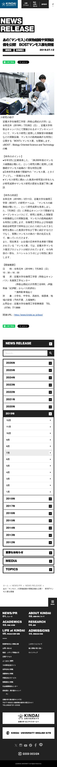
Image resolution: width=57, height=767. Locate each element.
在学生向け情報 (8, 669)
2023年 (10, 385)
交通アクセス (26, 4)
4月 (8, 472)
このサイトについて (35, 644)
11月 (8, 426)
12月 (8, 420)
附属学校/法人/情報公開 (11, 644)
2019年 (10, 413)
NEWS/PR (17, 585)
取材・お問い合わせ (35, 4)
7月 (8, 452)
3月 (8, 478)
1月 (8, 491)
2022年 (10, 392)
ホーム (6, 585)
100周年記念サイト (9, 665)
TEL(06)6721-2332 (11, 705)
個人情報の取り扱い (35, 648)
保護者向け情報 (8, 673)
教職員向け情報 (8, 682)
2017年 (10, 506)
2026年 (10, 363)
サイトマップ (33, 652)
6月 (8, 459)
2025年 (10, 370)
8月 (8, 446)
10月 (8, 433)
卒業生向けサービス (9, 678)
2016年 (10, 513)
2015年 (10, 520)
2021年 (10, 399)
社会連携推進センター (10, 686)
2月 (8, 485)
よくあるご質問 (8, 661)
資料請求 (44, 4)
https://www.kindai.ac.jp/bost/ (28, 314)
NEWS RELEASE (33, 585)
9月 (8, 439)
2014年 (10, 528)
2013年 (10, 535)
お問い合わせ (7, 648)
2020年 (10, 406)
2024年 (10, 377)
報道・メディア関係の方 (11, 652)
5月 (8, 465)
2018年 (10, 499)
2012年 (10, 542)
